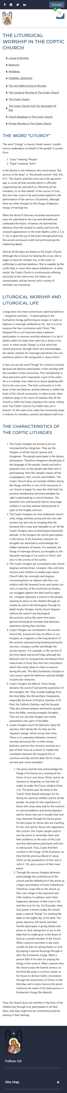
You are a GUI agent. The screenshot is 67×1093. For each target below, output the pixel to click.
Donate (57, 5)
